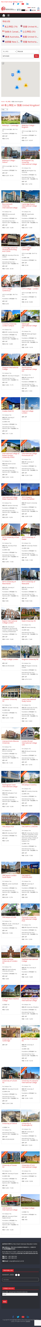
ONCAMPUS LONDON (30, 827)
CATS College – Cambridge (27, 249)
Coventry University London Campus (9, 325)
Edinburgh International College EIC (29, 325)
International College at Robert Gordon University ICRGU (10, 455)
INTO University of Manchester (9, 583)
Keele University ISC (29, 621)
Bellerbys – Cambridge (10, 125)
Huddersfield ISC (8, 411)
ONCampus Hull (8, 827)
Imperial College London (27, 412)
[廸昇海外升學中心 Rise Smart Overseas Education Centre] (20, 8)
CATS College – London (30, 289)
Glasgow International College (10, 368)
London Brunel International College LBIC (29, 743)
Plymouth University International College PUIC (29, 919)
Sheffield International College (30, 960)
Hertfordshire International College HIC (29, 369)
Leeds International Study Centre (29, 700)
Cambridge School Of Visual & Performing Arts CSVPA (9, 249)
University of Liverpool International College (30, 1082)
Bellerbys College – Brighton (28, 126)
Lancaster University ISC (9, 700)
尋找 (36, 56)
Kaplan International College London (9, 622)
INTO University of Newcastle (28, 583)
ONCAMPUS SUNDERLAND (27, 876)
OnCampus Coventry (29, 785)
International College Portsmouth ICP (29, 454)
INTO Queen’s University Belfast (28, 498)
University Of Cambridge (7, 1040)
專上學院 (8, 101)
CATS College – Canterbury (7, 290)
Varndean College (28, 1208)
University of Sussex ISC (9, 1166)
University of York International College (29, 1166)
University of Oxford (9, 1123)
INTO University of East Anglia (10, 538)
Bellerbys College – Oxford (9, 161)
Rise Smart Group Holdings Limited (12, 2)
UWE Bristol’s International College (9, 1209)
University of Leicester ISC (30, 1040)
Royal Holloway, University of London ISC (9, 961)
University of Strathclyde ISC (27, 1124)
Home (3, 101)
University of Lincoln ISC (9, 1082)
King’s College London (10, 659)
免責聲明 (28, 1321)
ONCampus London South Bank (9, 876)
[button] (12, 74)
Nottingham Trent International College (9, 786)
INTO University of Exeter (28, 538)
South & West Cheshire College (10, 1000)
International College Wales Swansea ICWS (9, 498)
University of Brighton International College (30, 1000)
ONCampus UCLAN (9, 917)
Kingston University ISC (30, 659)
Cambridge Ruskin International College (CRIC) (29, 206)
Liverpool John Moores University (10, 742)
